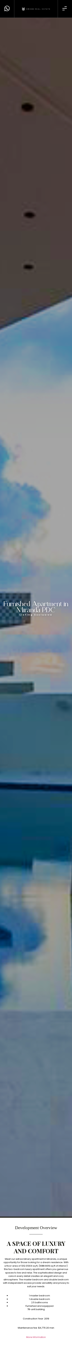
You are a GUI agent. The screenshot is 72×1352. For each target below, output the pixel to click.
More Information (36, 1337)
